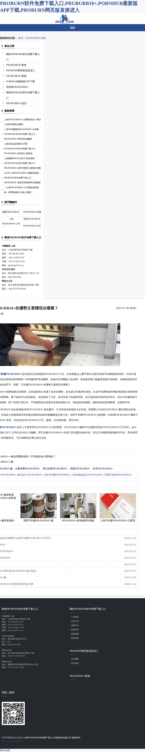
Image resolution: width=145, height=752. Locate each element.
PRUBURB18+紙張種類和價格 (78, 520)
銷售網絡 (75, 638)
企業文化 (75, 621)
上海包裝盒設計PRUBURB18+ (87, 474)
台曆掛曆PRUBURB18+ (27, 468)
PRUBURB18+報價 (16, 76)
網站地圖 (5, 750)
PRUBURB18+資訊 (36, 38)
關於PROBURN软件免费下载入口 (23, 57)
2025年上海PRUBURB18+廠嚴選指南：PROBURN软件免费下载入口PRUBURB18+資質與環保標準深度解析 (22, 178)
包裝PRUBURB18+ (32, 219)
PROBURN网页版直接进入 (20, 70)
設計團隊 (75, 659)
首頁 (20, 38)
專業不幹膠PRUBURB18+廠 (38, 520)
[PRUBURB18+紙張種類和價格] (78, 505)
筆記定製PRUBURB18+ (55, 468)
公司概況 (75, 617)
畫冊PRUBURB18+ (11, 212)
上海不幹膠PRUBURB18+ (57, 474)
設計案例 (75, 663)
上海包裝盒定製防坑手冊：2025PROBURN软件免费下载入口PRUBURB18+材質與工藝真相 (20, 149)
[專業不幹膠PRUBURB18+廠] (38, 505)
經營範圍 (75, 634)
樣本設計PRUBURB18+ (29, 474)
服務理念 (75, 625)
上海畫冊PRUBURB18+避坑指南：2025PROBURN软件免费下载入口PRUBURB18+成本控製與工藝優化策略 (22, 163)
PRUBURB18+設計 (32, 226)
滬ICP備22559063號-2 (12, 741)
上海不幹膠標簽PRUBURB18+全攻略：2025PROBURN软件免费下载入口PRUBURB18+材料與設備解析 (22, 134)
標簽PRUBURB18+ (80, 468)
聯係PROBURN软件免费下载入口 (23, 95)
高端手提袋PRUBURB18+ (118, 474)
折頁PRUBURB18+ (103, 468)
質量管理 (75, 630)
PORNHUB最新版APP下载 (20, 81)
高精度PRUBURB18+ (17, 87)
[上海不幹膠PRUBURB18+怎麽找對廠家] (118, 505)
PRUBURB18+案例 (16, 65)
